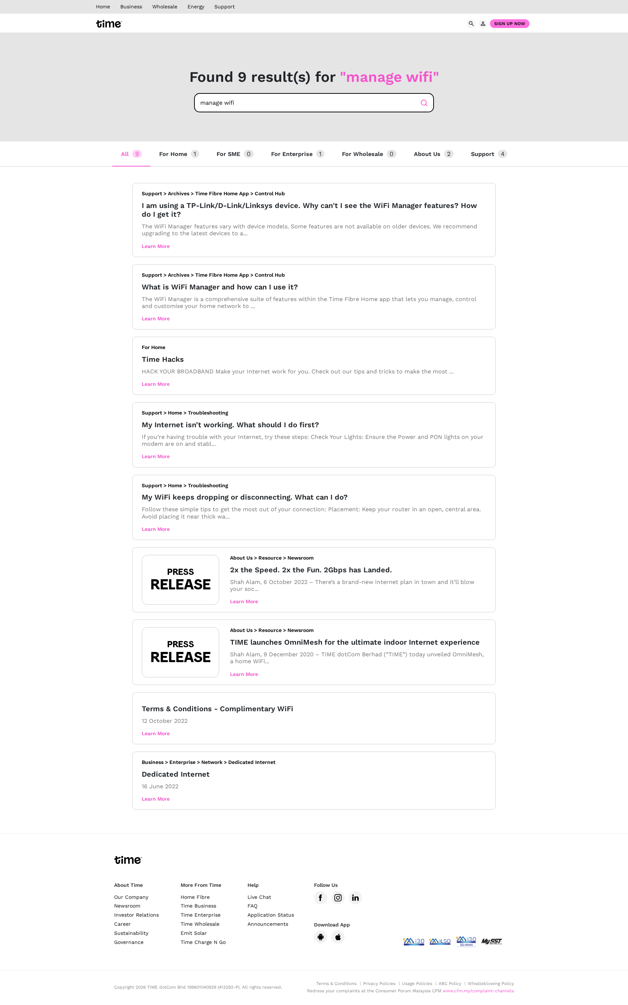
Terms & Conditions (336, 983)
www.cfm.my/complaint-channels (478, 990)
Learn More (156, 246)
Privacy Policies (379, 983)
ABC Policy (450, 983)
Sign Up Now (509, 23)
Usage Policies (417, 983)
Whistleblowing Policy (491, 983)
